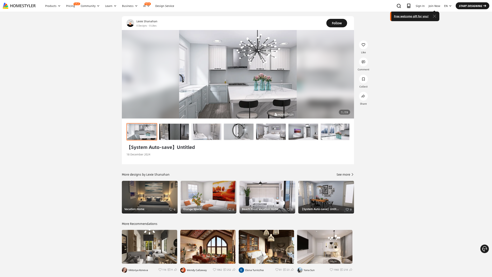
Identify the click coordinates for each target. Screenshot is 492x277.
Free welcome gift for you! (411, 16)
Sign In (420, 6)
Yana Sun (309, 270)
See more (344, 174)
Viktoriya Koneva (138, 270)
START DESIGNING (470, 6)
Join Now (434, 6)
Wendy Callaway (197, 270)
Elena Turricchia (254, 270)
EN (446, 6)
